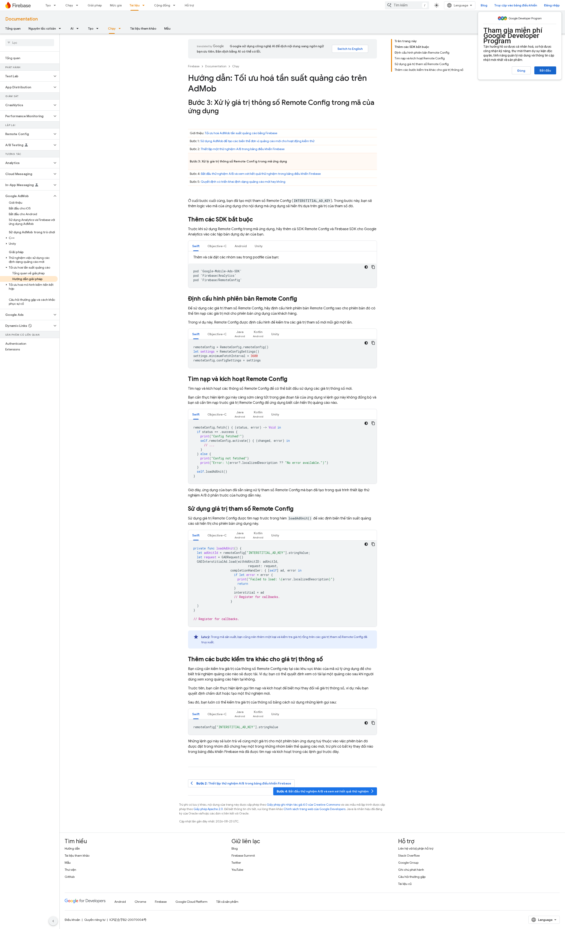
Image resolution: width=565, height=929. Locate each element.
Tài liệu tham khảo (143, 28)
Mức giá (116, 5)
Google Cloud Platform (191, 902)
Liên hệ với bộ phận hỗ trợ (415, 848)
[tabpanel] (282, 271)
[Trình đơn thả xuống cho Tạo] (56, 5)
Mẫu (167, 28)
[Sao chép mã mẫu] (373, 267)
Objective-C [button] (217, 246)
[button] (26, 76)
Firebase (194, 66)
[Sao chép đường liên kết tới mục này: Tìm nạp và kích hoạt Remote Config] (292, 379)
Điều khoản (72, 919)
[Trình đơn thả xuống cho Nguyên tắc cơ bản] (61, 28)
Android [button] (241, 246)
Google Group (408, 863)
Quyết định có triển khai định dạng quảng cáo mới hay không (243, 182)
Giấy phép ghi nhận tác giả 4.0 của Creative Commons (303, 805)
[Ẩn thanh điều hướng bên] (53, 921)
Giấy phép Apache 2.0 (208, 809)
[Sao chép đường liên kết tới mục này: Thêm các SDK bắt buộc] (257, 219)
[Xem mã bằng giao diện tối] (366, 267)
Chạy (69, 5)
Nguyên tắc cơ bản (42, 28)
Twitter (236, 863)
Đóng (521, 71)
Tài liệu (134, 5)
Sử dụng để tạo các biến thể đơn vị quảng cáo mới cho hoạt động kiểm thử (257, 141)
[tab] (195, 246)
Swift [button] (196, 246)
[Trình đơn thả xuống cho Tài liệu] (144, 5)
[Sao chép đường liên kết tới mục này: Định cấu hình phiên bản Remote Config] (301, 299)
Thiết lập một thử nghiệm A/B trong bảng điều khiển (242, 149)
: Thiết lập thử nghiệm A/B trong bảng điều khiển (241, 783)
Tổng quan (13, 28)
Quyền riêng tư (94, 919)
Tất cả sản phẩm (227, 902)
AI (71, 28)
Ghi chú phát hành (411, 870)
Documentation (21, 19)
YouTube (237, 870)
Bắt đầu (545, 70)
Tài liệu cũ (405, 884)
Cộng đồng (162, 5)
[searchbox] (29, 42)
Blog (484, 5)
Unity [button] (259, 246)
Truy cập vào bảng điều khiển (515, 5)
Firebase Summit (243, 856)
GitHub (70, 877)
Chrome (140, 902)
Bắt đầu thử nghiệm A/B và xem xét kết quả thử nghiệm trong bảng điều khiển (261, 174)
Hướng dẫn (72, 848)
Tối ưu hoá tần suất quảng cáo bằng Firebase (241, 133)
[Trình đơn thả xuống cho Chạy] (78, 5)
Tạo (48, 5)
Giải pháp (95, 5)
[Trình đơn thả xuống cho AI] (78, 28)
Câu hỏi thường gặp (412, 877)
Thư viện (70, 870)
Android (120, 902)
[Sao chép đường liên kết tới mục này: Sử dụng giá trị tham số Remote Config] (298, 509)
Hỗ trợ (189, 5)
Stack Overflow (409, 856)
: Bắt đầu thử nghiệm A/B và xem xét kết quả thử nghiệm (326, 791)
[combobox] (407, 5)
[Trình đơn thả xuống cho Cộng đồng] (175, 5)
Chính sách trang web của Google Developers (314, 809)
